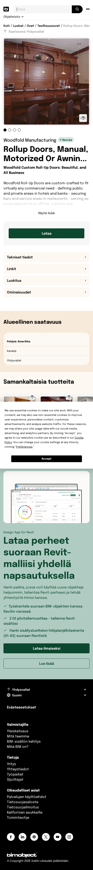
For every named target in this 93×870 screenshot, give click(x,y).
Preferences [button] (24, 446)
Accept (46, 458)
